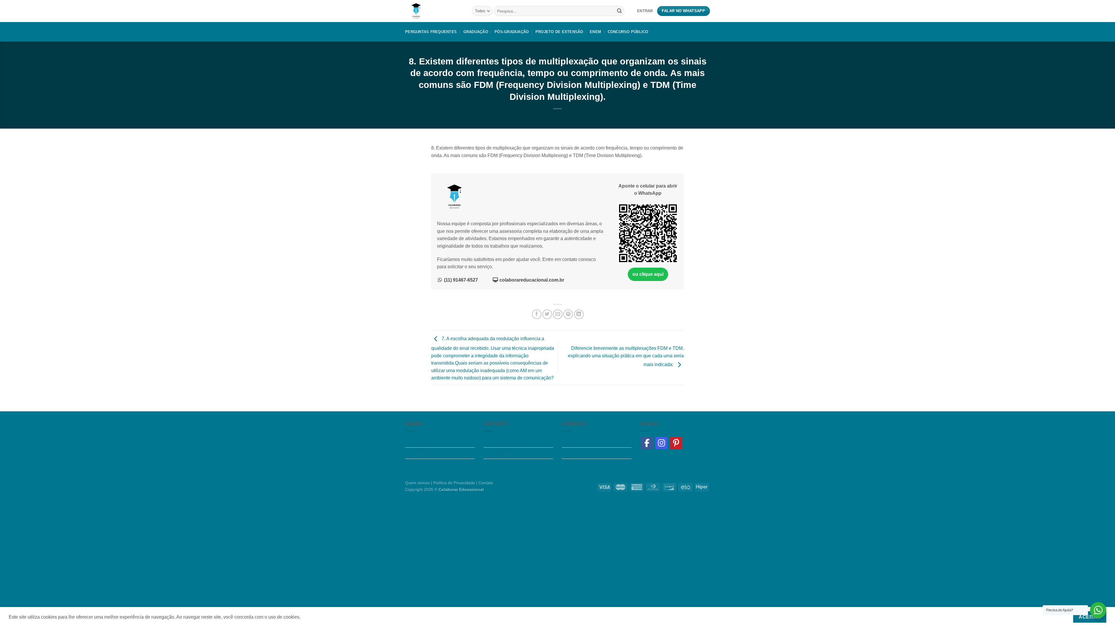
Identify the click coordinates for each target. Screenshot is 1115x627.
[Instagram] (661, 443)
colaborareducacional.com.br (531, 280)
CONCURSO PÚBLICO (628, 32)
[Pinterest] (676, 443)
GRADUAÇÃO (475, 32)
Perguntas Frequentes (431, 32)
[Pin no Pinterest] (568, 314)
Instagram (572, 441)
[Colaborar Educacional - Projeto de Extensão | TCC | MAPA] (434, 11)
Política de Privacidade (585, 464)
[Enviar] (619, 11)
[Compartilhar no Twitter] (547, 314)
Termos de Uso (577, 453)
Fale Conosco (497, 464)
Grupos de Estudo (423, 464)
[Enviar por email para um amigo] (557, 314)
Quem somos (418, 441)
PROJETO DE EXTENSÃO (559, 32)
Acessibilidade (498, 453)
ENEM (595, 32)
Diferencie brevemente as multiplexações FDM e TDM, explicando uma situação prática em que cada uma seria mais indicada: (626, 356)
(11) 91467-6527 (460, 280)
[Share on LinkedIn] (579, 314)
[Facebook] (647, 443)
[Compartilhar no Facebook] (537, 314)
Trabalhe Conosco (424, 453)
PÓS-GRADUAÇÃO (511, 32)
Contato (486, 482)
